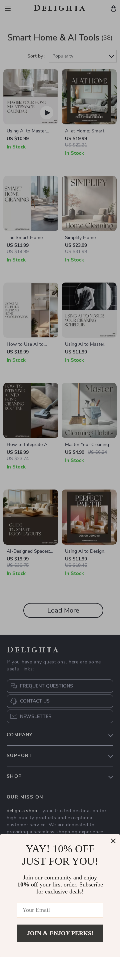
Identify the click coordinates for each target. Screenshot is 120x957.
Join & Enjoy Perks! (60, 933)
